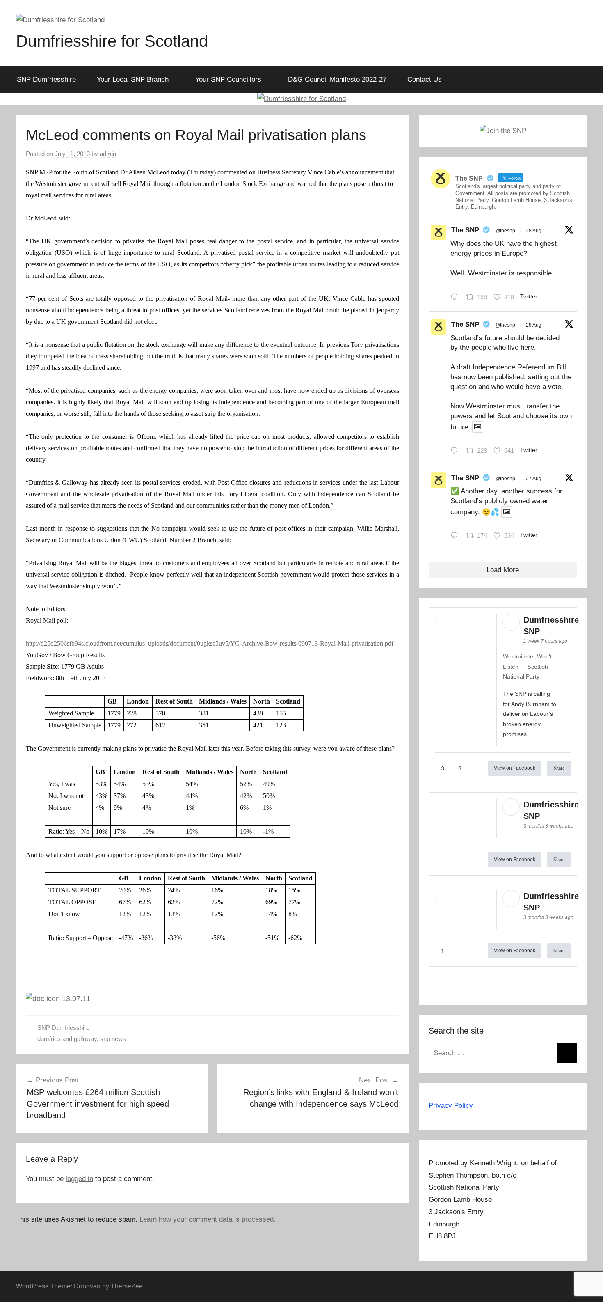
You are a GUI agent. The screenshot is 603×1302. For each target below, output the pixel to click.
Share (558, 768)
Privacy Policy (451, 1105)
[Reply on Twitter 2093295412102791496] (456, 451)
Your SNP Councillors (228, 79)
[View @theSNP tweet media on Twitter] (477, 427)
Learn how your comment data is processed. (207, 1219)
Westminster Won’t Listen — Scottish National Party (527, 666)
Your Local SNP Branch (133, 79)
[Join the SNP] (503, 131)
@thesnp (505, 231)
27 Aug (533, 478)
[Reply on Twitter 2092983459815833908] (456, 536)
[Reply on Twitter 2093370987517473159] (456, 298)
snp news (113, 1038)
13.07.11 (75, 999)
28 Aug (533, 231)
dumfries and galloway (67, 1038)
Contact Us (424, 79)
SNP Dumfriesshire (46, 79)
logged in (79, 1179)
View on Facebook (514, 768)
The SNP (465, 230)
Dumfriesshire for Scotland (112, 41)
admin (108, 153)
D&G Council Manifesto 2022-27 (337, 79)
